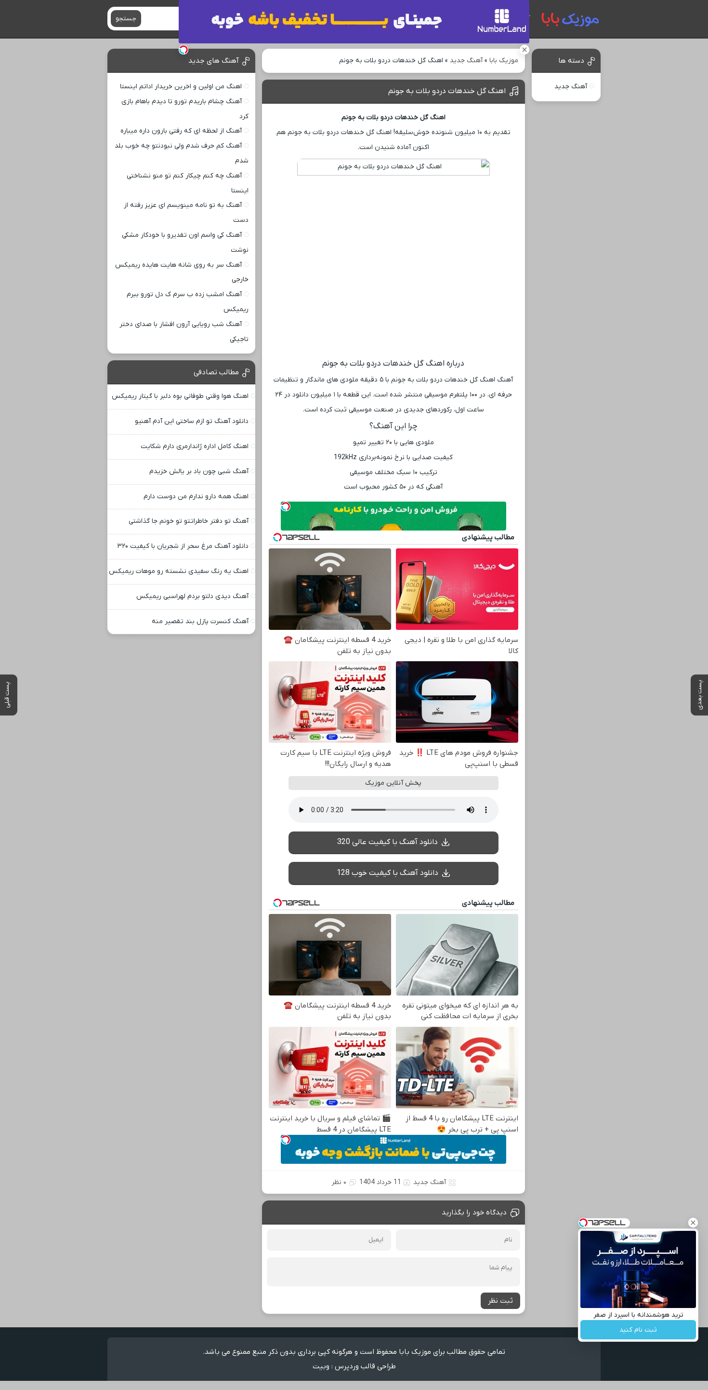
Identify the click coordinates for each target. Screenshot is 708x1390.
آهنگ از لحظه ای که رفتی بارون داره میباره (181, 131)
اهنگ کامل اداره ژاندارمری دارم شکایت (195, 446)
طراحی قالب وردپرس (365, 1366)
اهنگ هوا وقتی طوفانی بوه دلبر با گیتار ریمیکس (180, 396)
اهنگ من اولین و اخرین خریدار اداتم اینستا (181, 86)
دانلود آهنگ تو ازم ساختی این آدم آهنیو (192, 421)
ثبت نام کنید (638, 1330)
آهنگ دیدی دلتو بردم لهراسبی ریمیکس (192, 596)
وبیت (321, 1366)
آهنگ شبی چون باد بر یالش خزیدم (199, 471)
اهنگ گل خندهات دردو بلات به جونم (447, 91)
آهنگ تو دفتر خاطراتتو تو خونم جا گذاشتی (189, 521)
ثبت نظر (500, 1301)
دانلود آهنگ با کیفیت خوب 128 (387, 873)
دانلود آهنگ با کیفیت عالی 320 (387, 842)
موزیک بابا (503, 60)
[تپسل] (183, 50)
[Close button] (693, 1222)
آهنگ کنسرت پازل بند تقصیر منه (200, 621)
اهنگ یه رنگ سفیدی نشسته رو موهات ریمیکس (179, 571)
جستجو (126, 18)
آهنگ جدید (466, 60)
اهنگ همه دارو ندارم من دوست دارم (196, 496)
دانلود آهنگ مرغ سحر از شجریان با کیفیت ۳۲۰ (183, 546)
